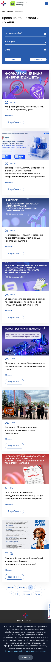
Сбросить (38, 59)
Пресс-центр (10, 11)
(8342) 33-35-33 (24, 620)
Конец (37, 594)
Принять (25, 657)
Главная (3, 11)
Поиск (13, 59)
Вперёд (27, 594)
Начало (10, 587)
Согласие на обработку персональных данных (25, 651)
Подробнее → (14, 122)
